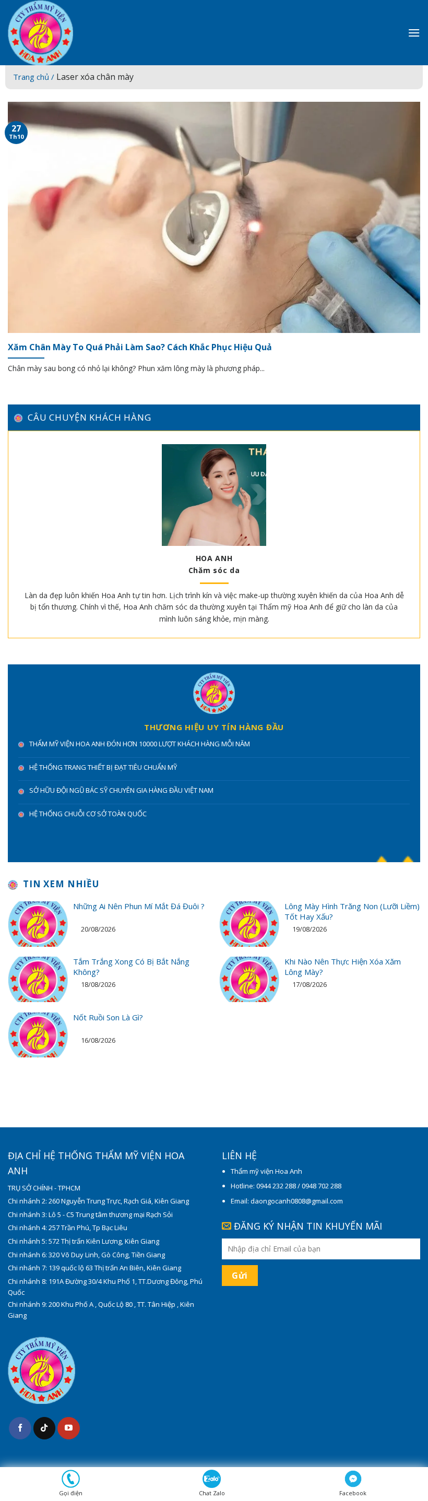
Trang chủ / (34, 77)
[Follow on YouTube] (68, 1428)
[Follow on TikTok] (44, 1428)
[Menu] (414, 32)
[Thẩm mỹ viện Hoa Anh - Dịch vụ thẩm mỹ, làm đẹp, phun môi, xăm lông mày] (83, 32)
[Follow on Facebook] (20, 1428)
